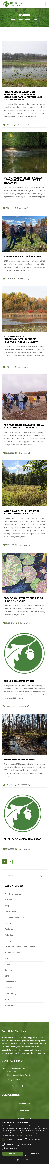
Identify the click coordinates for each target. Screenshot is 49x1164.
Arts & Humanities (13, 894)
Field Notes (10, 935)
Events (8, 923)
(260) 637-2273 (13, 1080)
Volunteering (10, 993)
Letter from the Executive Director (20, 946)
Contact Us (24, 1103)
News (7, 958)
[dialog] (24, 1141)
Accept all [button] (12, 1154)
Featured (9, 929)
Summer (8, 987)
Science (8, 970)
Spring (8, 976)
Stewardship (10, 982)
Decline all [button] (36, 1154)
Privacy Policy (27, 1135)
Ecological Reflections (14, 917)
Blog (7, 905)
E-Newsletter (24, 1118)
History (8, 941)
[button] (24, 1159)
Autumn (8, 900)
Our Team (24, 1110)
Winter (8, 999)
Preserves (9, 964)
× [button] (46, 1121)
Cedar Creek (10, 911)
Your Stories (10, 1005)
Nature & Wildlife (12, 952)
